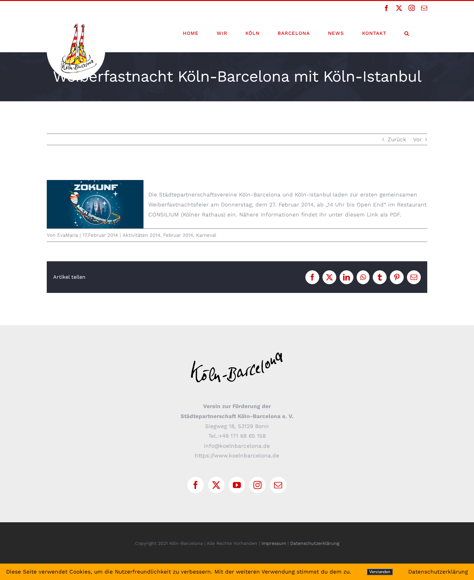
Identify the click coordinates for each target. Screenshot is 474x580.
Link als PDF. (384, 214)
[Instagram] (257, 485)
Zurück (397, 139)
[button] (406, 33)
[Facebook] (195, 485)
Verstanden (379, 571)
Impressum (274, 543)
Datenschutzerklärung (314, 543)
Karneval (206, 235)
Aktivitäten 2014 (141, 235)
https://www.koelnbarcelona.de (237, 455)
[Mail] (278, 485)
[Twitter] (216, 485)
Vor (417, 139)
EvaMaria (67, 235)
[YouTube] (237, 485)
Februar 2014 (178, 235)
